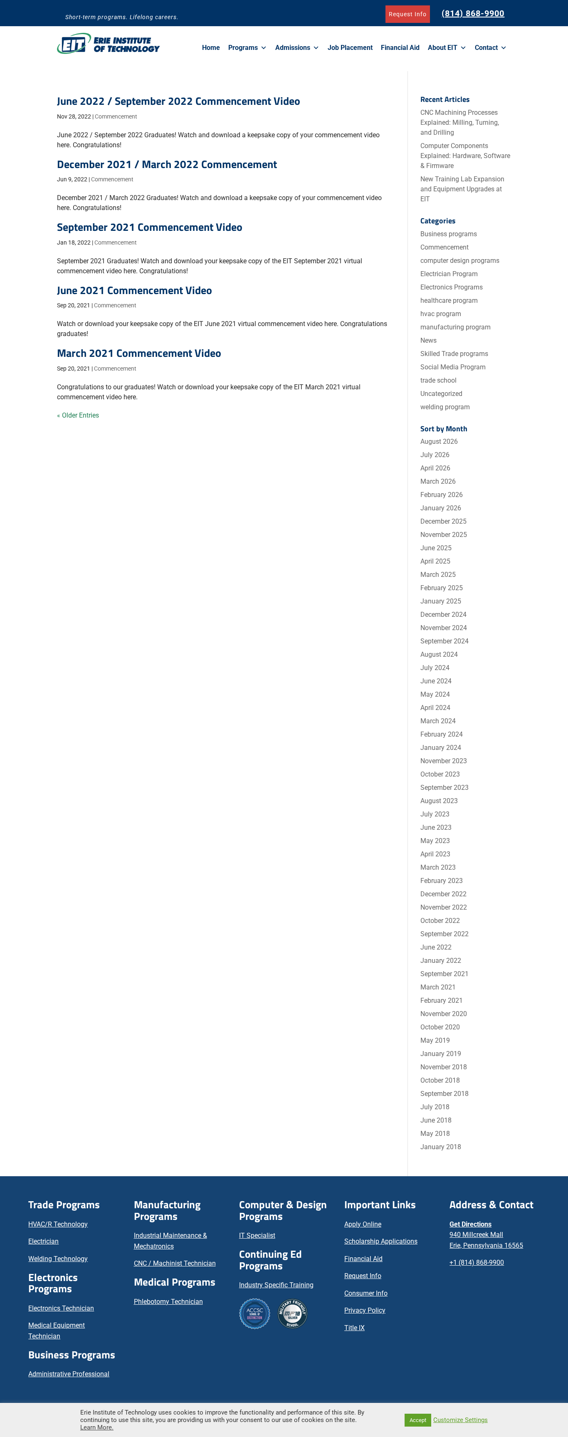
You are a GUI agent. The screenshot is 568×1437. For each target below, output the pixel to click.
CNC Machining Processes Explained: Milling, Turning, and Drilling (459, 122)
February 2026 (441, 495)
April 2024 (435, 708)
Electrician (43, 1241)
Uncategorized (441, 394)
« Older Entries (78, 415)
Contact (486, 48)
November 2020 (443, 1014)
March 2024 (438, 721)
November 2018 (443, 1067)
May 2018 (435, 1134)
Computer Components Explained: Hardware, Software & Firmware (465, 156)
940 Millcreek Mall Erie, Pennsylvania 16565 (486, 1234)
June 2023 (436, 827)
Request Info (408, 14)
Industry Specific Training (276, 1285)
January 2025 (440, 601)
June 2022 (436, 947)
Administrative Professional (68, 1374)
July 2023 (434, 814)
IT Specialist (257, 1235)
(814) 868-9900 (473, 13)
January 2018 (440, 1147)
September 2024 (444, 641)
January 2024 (440, 748)
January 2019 (440, 1054)
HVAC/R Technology (58, 1224)
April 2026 (435, 468)
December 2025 (443, 521)
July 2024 (434, 668)
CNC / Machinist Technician (175, 1263)
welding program (445, 407)
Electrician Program (449, 274)
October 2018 (440, 1080)
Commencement (116, 116)
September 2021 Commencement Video (149, 227)
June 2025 (436, 548)
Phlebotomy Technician (168, 1302)
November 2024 (443, 628)
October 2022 (440, 921)
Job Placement (350, 48)
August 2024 (439, 654)
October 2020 (440, 1027)
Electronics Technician (61, 1308)
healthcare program (449, 300)
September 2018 (444, 1094)
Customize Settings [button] (460, 1420)
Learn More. (97, 1427)
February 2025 (441, 588)
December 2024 (443, 614)
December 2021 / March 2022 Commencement (167, 164)
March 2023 (438, 867)
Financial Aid (400, 48)
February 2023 (441, 881)
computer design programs (459, 261)
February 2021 (441, 1000)
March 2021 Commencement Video (139, 353)
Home (211, 48)
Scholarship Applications (380, 1241)
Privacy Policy (364, 1310)
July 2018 (434, 1107)
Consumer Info (366, 1293)
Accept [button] (418, 1420)
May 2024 (435, 694)
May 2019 (435, 1040)
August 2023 (439, 801)
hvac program (440, 314)
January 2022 (440, 961)
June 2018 (436, 1120)
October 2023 (440, 774)
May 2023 (435, 841)
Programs (243, 48)
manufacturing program (455, 327)
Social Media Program (453, 367)
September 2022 (444, 934)
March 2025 (438, 575)
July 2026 (434, 455)
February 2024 (441, 734)
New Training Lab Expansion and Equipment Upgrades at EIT (462, 189)
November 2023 (443, 761)
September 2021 (444, 974)
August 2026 (439, 441)
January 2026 (440, 508)
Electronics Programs (451, 287)
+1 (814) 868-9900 (476, 1262)
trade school (438, 380)
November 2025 (443, 535)
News (428, 340)
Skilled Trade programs (454, 354)
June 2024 (436, 681)
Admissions (292, 48)
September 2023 (444, 787)
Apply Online (362, 1224)
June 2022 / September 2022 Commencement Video (178, 101)
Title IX (354, 1328)
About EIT (442, 48)
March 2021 (438, 987)
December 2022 (443, 894)
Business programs (448, 234)
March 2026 (438, 481)
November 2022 (443, 907)
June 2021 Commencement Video (134, 290)
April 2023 (435, 854)
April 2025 (435, 561)
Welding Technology (58, 1259)
